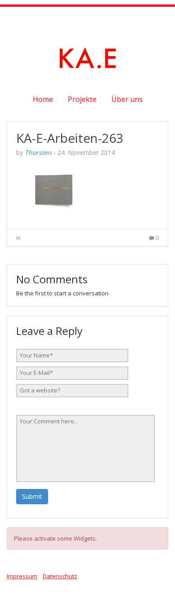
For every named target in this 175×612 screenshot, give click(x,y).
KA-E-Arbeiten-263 (69, 137)
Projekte (82, 99)
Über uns (127, 99)
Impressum (22, 576)
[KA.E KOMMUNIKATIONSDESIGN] (88, 57)
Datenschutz (60, 576)
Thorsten (38, 152)
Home (43, 99)
